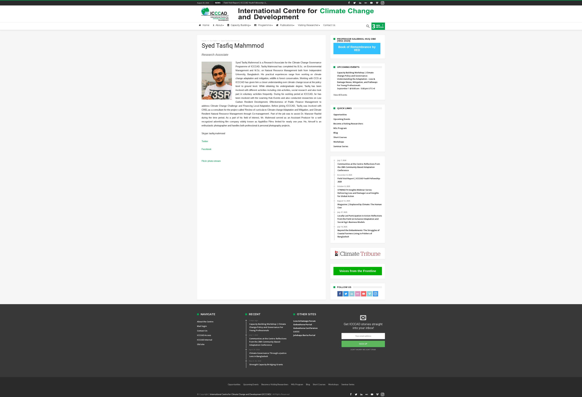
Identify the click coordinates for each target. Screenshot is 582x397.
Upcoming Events (341, 119)
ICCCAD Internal (204, 339)
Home (204, 41)
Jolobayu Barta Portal (304, 335)
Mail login (202, 326)
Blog (335, 132)
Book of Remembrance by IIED (357, 48)
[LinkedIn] (360, 2)
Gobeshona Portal (302, 324)
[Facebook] (348, 2)
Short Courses (340, 137)
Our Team (213, 41)
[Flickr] (365, 2)
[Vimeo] (377, 2)
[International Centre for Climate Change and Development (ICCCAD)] (288, 6)
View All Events (340, 94)
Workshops (338, 141)
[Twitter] (354, 2)
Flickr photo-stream (211, 161)
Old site (200, 344)
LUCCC (296, 331)
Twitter (205, 141)
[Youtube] (371, 2)
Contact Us (202, 330)
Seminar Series (340, 146)
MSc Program (340, 128)
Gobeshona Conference (305, 328)
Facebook (206, 149)
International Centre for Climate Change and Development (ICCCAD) (240, 394)
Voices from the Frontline (357, 270)
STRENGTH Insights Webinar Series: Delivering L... (245, 3)
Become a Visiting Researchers (348, 123)
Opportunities (340, 114)
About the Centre (205, 321)
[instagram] (382, 2)
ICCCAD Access (204, 335)
